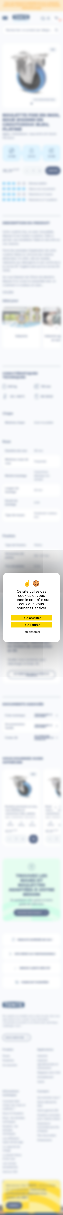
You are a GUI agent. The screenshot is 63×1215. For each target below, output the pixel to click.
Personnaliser (31, 631)
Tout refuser (31, 624)
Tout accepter (31, 617)
